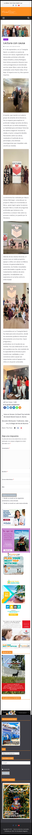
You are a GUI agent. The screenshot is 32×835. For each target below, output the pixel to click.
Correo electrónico (8, 479)
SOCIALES (6, 39)
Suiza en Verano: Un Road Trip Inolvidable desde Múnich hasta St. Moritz (17, 415)
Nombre (5, 471)
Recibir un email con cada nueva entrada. (16, 503)
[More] (20, 407)
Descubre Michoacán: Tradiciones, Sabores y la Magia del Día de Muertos (15, 422)
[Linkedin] (14, 407)
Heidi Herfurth (17, 46)
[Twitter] (7, 407)
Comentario (6, 448)
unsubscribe (6, 769)
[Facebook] (4, 407)
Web (3, 487)
